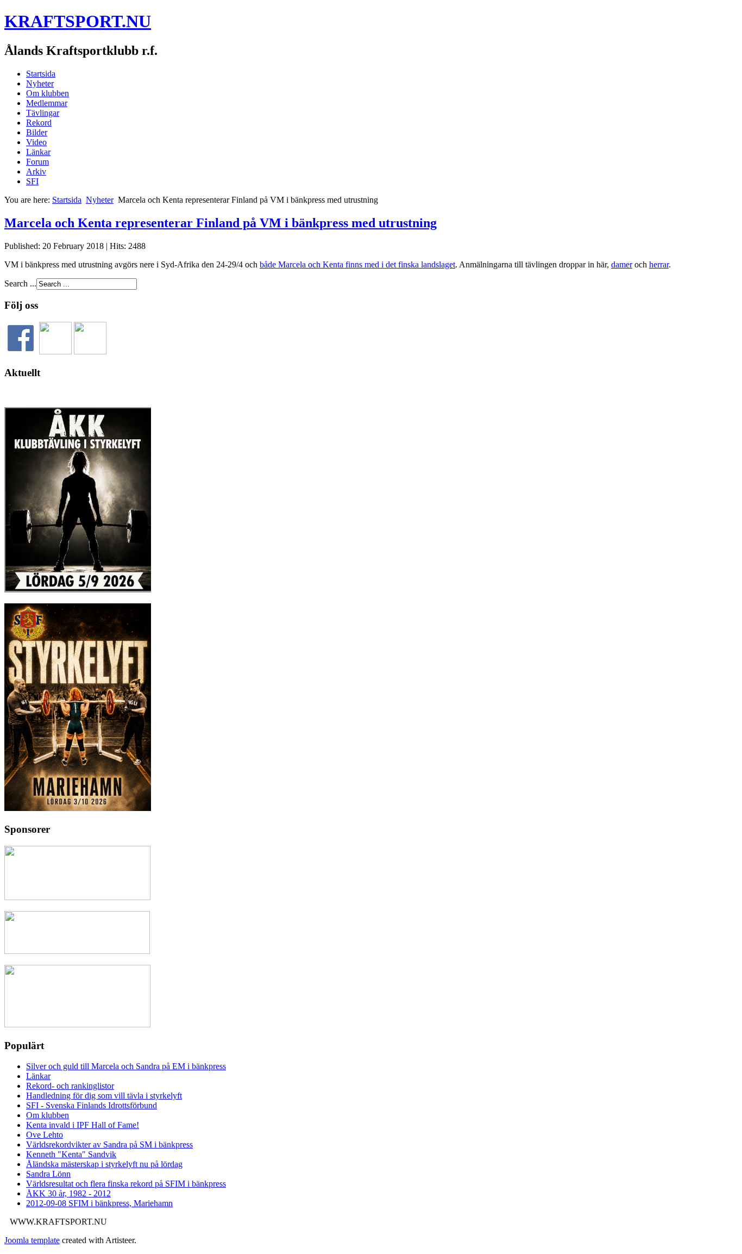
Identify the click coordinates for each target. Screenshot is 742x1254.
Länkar (38, 152)
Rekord (39, 122)
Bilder (36, 132)
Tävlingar (42, 112)
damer (621, 264)
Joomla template (32, 1240)
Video (36, 142)
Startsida (40, 73)
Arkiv (36, 171)
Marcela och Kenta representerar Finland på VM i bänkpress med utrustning (220, 223)
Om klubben (47, 93)
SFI (32, 181)
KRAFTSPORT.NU (77, 21)
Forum (37, 161)
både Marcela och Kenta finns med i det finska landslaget (357, 264)
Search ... (20, 283)
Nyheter (40, 83)
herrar (659, 264)
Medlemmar (46, 103)
